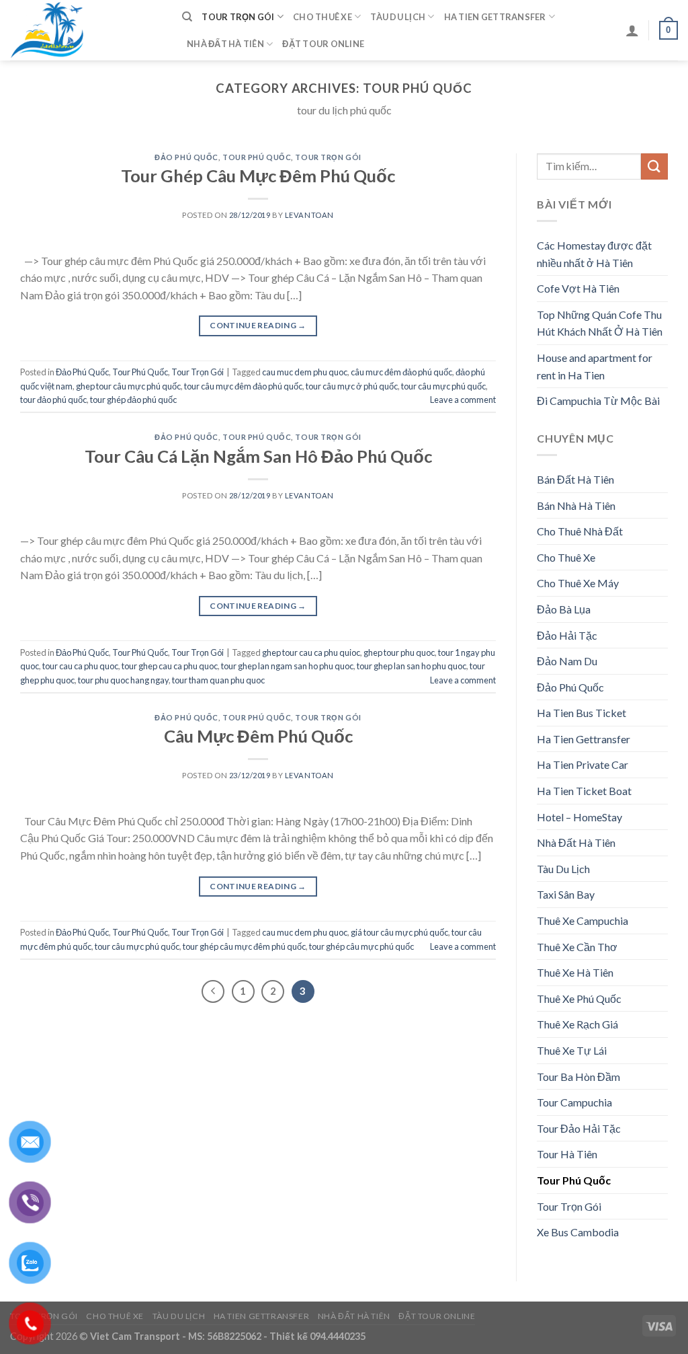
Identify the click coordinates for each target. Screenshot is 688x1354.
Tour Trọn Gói (238, 16)
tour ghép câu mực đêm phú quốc (244, 946)
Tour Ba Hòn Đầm (578, 1076)
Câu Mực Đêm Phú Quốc (258, 736)
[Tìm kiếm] (187, 17)
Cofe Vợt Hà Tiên (578, 288)
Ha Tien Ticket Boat (584, 790)
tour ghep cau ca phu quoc (170, 666)
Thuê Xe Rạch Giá (577, 1024)
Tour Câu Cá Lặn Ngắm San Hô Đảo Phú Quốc (258, 456)
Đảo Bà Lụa (564, 609)
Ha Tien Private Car (582, 764)
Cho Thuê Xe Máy (578, 582)
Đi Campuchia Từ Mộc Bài (598, 400)
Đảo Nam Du (567, 660)
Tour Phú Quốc (256, 157)
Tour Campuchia (574, 1102)
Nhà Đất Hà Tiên (225, 43)
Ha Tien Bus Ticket (581, 712)
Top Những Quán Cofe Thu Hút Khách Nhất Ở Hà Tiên (599, 323)
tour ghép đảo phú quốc (133, 399)
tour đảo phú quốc (53, 399)
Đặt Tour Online (323, 43)
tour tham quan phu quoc (218, 680)
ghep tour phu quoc (399, 652)
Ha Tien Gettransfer (495, 16)
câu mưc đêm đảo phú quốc (401, 372)
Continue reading (258, 325)
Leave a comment (463, 399)
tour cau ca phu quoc (80, 666)
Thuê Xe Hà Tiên (575, 972)
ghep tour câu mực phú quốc (128, 386)
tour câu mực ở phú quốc (352, 386)
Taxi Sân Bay (566, 894)
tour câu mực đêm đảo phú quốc (243, 386)
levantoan (309, 215)
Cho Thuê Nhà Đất (580, 531)
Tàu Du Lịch (397, 16)
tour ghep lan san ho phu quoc (411, 666)
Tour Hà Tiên (567, 1154)
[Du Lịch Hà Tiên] (86, 30)
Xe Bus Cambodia (578, 1232)
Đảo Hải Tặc (567, 635)
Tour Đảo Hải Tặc (579, 1128)
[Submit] (654, 166)
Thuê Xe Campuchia (582, 920)
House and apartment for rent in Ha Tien (594, 366)
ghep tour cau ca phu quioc (311, 652)
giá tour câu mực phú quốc (399, 932)
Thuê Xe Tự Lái (572, 1050)
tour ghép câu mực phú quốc (361, 946)
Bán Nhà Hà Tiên (576, 505)
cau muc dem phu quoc (304, 372)
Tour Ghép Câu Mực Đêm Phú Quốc (258, 175)
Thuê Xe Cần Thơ (577, 946)
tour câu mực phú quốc (443, 386)
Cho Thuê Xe (322, 16)
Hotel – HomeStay (579, 817)
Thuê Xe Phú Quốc (579, 998)
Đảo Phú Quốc (186, 157)
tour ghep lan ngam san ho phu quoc (287, 666)
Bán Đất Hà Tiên (575, 479)
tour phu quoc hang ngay (123, 680)
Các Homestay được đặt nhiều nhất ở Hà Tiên (594, 254)
